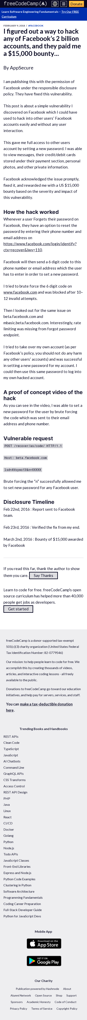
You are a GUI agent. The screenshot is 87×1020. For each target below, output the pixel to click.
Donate (76, 4)
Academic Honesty (39, 1002)
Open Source (43, 995)
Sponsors (17, 1002)
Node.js (8, 848)
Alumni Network (21, 995)
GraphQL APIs (13, 773)
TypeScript (11, 749)
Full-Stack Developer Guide (22, 910)
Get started (18, 608)
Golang (8, 835)
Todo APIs (10, 854)
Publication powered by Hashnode (37, 988)
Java (6, 804)
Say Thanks (43, 575)
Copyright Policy (66, 1008)
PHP (6, 798)
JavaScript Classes (16, 860)
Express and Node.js (17, 873)
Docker (8, 829)
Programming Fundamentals (23, 897)
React (7, 817)
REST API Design (15, 792)
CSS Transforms (14, 780)
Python (8, 842)
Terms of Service (41, 1008)
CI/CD (8, 823)
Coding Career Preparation (22, 904)
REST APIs (10, 736)
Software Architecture (18, 891)
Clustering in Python (17, 885)
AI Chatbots (11, 761)
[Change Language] (55, 4)
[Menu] (63, 4)
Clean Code (11, 742)
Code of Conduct (65, 1002)
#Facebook (35, 25)
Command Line (13, 767)
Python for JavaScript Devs (22, 916)
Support (71, 995)
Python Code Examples (19, 879)
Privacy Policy (18, 1008)
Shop (59, 995)
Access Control (14, 786)
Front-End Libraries (17, 866)
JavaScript (10, 755)
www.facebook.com (20, 292)
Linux (7, 811)
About (67, 988)
